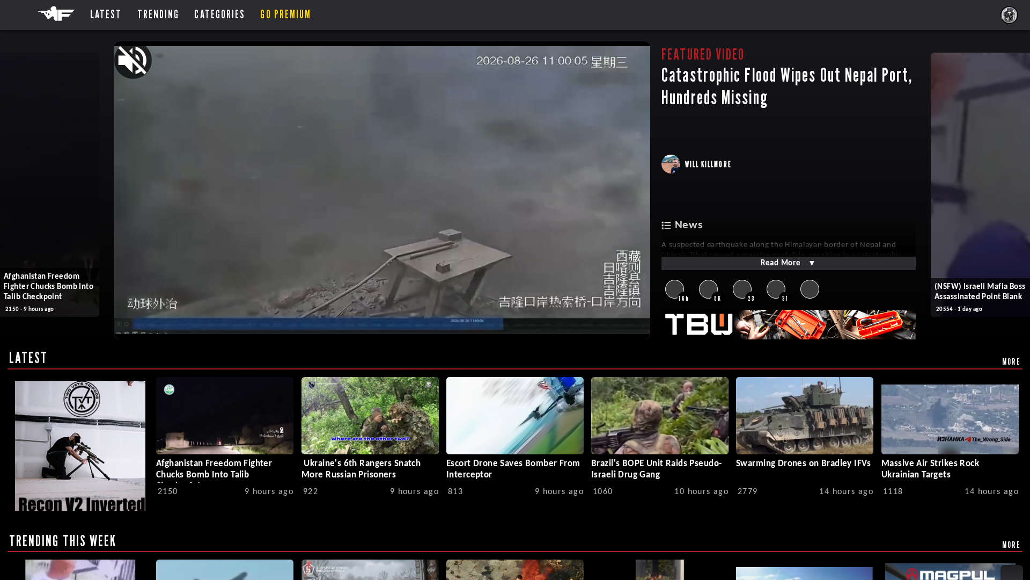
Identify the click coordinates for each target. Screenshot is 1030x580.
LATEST (28, 358)
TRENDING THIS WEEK (63, 541)
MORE (1011, 361)
